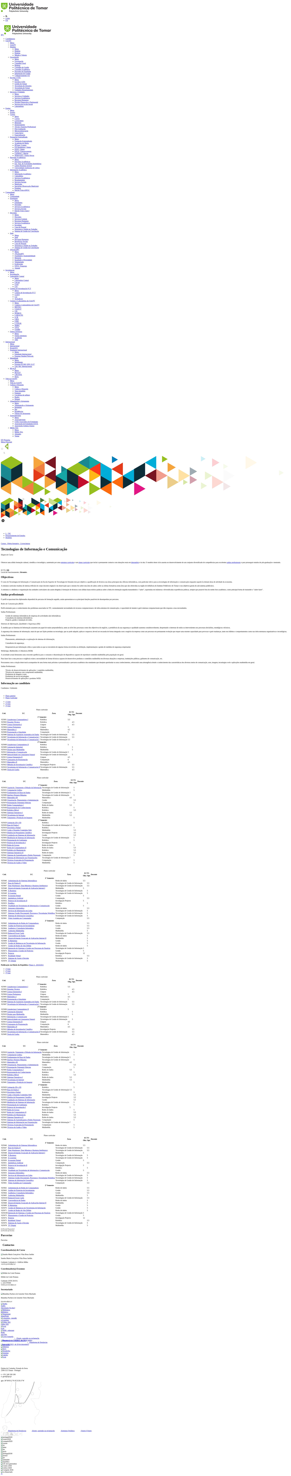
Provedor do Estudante (23, 71)
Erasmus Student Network (24, 356)
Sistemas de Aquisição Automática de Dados (23, 735)
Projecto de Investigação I (16, 843)
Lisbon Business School (23, 166)
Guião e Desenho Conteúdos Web (19, 830)
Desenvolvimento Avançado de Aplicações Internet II (27, 938)
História (13, 47)
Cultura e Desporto (17, 385)
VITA (17, 327)
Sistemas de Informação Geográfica (21, 916)
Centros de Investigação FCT (20, 289)
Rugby (17, 397)
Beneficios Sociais (21, 241)
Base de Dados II (14, 883)
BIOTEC (18, 307)
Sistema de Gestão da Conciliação (27, 231)
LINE (17, 321)
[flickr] (20, 1435)
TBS (16, 340)
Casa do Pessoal (20, 227)
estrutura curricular (67, 562)
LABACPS (19, 315)
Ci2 (16, 297)
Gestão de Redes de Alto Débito (19, 946)
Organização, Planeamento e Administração (22, 800)
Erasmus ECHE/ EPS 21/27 (25, 364)
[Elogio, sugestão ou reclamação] (7, 1337)
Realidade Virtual (14, 956)
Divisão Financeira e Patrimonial (26, 102)
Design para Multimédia (15, 750)
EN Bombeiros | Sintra (23, 147)
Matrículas (18, 184)
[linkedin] (16, 1435)
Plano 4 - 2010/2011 (36, 965)
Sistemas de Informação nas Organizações (22, 858)
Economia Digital (14, 896)
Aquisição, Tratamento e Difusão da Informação (24, 788)
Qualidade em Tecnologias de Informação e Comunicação (29, 906)
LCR (16, 317)
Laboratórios (19, 106)
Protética (11, 903)
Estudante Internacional (18, 350)
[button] (2, 1474)
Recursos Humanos (22, 100)
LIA (16, 287)
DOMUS (18, 313)
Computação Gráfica (14, 790)
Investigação (9, 270)
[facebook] (3, 1435)
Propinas (18, 188)
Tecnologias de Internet (15, 815)
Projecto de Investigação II (17, 901)
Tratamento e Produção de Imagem (19, 818)
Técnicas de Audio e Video (17, 863)
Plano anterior (10, 696)
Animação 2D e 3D (14, 823)
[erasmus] (5, 1353)
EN (6, 20)
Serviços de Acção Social (24, 104)
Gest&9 (17, 330)
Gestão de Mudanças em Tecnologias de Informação (27, 943)
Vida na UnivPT (11, 379)
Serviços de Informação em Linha (20, 911)
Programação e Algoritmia (16, 732)
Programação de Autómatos (17, 840)
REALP (13, 368)
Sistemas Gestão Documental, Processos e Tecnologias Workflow (31, 913)
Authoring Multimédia (16, 931)
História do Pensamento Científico (19, 833)
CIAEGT (18, 309)
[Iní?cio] (25, 12)
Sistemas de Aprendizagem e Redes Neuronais (23, 855)
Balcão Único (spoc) (22, 211)
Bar (16, 409)
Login (7, 18)
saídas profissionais (234, 562)
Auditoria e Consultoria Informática (21, 928)
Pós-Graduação (20, 129)
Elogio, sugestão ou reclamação (43, 1431)
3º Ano (7, 706)
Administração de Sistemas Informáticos (22, 881)
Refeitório (18, 407)
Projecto (11, 953)
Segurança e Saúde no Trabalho (26, 229)
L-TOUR (18, 323)
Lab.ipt (17, 282)
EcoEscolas (19, 264)
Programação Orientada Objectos (19, 803)
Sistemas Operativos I (15, 813)
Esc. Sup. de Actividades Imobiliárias (28, 164)
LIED (17, 319)
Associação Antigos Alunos (24, 426)
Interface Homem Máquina (16, 795)
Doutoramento (20, 125)
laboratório (135, 562)
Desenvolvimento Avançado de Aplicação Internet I (26, 888)
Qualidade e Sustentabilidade (25, 256)
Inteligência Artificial (15, 898)
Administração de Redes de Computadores (23, 923)
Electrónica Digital (14, 828)
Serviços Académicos (22, 98)
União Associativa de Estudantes (26, 422)
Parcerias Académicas (18, 157)
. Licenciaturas (25, 544)
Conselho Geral (20, 63)
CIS (16, 311)
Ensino (7, 108)
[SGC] (3, 1349)
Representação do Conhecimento (19, 808)
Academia (18, 338)
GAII (16, 284)
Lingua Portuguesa (14, 727)
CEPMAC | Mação (21, 153)
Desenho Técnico (13, 722)
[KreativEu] (5, 1351)
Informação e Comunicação (17, 752)
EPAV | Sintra (20, 149)
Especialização (20, 135)
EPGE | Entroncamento (23, 151)
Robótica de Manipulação (16, 850)
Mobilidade (14, 358)
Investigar (18, 225)
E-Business (12, 891)
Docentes (13, 213)
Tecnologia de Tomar (22, 88)
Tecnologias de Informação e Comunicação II (23, 767)
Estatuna (18, 393)
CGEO (17, 295)
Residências (19, 411)
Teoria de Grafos (13, 770)
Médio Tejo (14, 428)
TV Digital (12, 961)
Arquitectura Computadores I (17, 720)
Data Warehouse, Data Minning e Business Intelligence (28, 886)
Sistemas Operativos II (15, 853)
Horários (8, 538)
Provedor (18, 205)
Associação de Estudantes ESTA (26, 424)
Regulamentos (20, 180)
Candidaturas (10, 39)
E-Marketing (12, 941)
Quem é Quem (86, 1431)
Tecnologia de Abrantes (23, 86)
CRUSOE (18, 375)
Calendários (19, 176)
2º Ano (7, 704)
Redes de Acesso (13, 845)
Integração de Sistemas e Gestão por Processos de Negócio (29, 948)
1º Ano (7, 702)
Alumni (17, 268)
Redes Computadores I (15, 805)
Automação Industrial (15, 747)
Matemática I (11, 730)
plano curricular (84, 562)
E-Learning (12, 893)
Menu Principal (6, 442)
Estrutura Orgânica (68, 1431)
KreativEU (14, 348)
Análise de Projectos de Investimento (21, 926)
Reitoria (17, 65)
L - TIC (8, 534)
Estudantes (14, 198)
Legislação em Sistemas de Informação (21, 835)
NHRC (17, 325)
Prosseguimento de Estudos (15, 536)
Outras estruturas (16, 332)
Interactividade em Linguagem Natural (21, 755)
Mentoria (18, 258)
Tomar (17, 436)
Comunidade (10, 192)
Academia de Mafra (22, 143)
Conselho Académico (22, 69)
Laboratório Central (17, 276)
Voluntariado (19, 262)
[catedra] (4, 1355)
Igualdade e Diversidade (23, 260)
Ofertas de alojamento (22, 413)
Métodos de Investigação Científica (19, 765)
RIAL (17, 377)
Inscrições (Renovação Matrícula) (27, 186)
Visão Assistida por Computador (19, 918)
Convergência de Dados (16, 936)
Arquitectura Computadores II (18, 745)
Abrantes (18, 434)
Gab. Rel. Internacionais (23, 366)
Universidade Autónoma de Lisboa (27, 168)
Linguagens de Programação (17, 760)
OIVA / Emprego (21, 266)
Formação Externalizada (18, 137)
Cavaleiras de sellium (22, 395)
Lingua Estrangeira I (14, 725)
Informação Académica (18, 170)
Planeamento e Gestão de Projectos (20, 951)
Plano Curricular (11, 698)
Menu (12, 43)
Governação (14, 57)
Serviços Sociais (20, 182)
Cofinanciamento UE (22, 76)
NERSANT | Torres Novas (24, 155)
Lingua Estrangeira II (14, 757)
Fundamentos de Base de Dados (18, 793)
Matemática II (12, 762)
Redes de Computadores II (16, 848)
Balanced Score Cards (16, 933)
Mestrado (18, 123)
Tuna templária (20, 391)
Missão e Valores (21, 55)
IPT (2, 35)
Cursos (12, 114)
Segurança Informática (16, 908)
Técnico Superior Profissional (25, 127)
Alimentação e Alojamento (19, 401)
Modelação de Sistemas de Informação (21, 838)
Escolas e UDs (15, 78)
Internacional (10, 342)
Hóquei (17, 399)
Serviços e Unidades (17, 92)
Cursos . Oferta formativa (10, 544)
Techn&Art (19, 299)
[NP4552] (5, 1347)
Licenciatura (19, 121)
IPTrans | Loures (20, 145)
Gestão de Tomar (21, 84)
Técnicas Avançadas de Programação (20, 860)
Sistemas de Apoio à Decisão (18, 958)
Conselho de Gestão (22, 67)
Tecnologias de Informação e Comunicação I (23, 737)
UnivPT (8, 41)
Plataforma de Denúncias (17, 1431)
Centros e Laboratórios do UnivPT (22, 301)
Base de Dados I (13, 825)
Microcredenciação (21, 131)
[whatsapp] (24, 1435)
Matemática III (12, 798)
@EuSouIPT (14, 250)
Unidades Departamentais (24, 90)
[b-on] (3, 1357)
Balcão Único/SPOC (22, 190)
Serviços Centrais (21, 219)
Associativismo (15, 416)
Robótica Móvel (13, 810)
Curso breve (19, 133)
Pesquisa (7, 440)
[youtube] (11, 1435)
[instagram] (7, 1435)
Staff (11, 233)
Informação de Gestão (22, 74)
